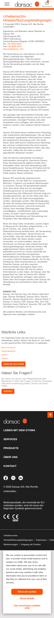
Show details (27, 598)
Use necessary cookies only (27, 606)
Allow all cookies (27, 591)
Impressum (41, 540)
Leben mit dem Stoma (13, 364)
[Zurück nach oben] (50, 415)
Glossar (4, 355)
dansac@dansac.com (13, 49)
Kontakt (8, 391)
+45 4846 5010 (14, 46)
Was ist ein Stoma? (8, 347)
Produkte (11, 448)
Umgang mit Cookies (31, 544)
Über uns (10, 457)
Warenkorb (47, 4)
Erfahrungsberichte (8, 351)
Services (5, 358)
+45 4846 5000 (14, 44)
